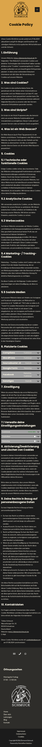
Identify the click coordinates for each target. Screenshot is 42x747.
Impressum (21, 731)
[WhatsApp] (25, 654)
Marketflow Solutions (25, 743)
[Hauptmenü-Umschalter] (37, 9)
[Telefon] (20, 654)
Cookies (21, 737)
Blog (5, 720)
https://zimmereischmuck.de (24, 58)
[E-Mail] (14, 654)
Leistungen (8, 717)
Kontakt (7, 723)
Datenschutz (21, 734)
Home (6, 712)
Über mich (7, 714)
